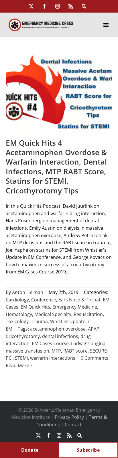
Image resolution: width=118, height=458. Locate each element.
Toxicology (17, 321)
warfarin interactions (52, 358)
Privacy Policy (69, 417)
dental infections (60, 336)
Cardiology (17, 300)
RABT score (75, 351)
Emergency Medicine (74, 307)
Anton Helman (27, 292)
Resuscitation (88, 314)
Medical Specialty (52, 314)
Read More (17, 365)
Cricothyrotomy (23, 336)
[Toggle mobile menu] (106, 25)
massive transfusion (27, 351)
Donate (30, 450)
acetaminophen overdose (58, 329)
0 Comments (94, 358)
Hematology (19, 314)
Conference (43, 300)
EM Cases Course (50, 343)
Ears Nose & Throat (79, 300)
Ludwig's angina (88, 343)
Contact (73, 424)
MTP (56, 351)
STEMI (21, 358)
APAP (93, 329)
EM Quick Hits (35, 307)
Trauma (39, 321)
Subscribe (88, 450)
